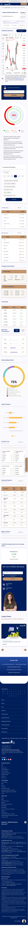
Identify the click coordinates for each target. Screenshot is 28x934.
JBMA (5, 220)
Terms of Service (4, 771)
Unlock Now (14, 95)
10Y (23, 176)
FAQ (2, 764)
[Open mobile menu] (1, 4)
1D (4, 176)
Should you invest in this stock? (21, 31)
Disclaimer (8, 576)
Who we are (3, 777)
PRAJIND (5, 245)
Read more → (5, 644)
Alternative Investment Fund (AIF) (14, 667)
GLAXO (5, 248)
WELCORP (6, 214)
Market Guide (4, 812)
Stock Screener (19, 78)
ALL (3, 691)
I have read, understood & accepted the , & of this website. (13, 576)
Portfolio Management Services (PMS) (14, 669)
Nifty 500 (19, 207)
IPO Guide (3, 710)
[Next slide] (25, 650)
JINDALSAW (6, 217)
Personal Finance (4, 714)
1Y (15, 176)
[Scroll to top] (25, 822)
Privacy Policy (19, 575)
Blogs (2, 799)
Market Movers (4, 732)
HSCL (5, 239)
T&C (5, 576)
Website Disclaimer (5, 769)
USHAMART (6, 257)
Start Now (12, 579)
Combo (2, 785)
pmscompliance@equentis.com (7, 862)
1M (11, 176)
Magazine (3, 802)
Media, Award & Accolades (6, 804)
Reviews (3, 810)
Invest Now (14, 199)
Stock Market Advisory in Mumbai (8, 813)
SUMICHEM (6, 254)
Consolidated (20, 442)
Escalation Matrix (4, 774)
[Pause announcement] (9, 738)
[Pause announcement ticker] (26, 1)
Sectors (2, 703)
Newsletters (3, 807)
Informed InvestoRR (5, 788)
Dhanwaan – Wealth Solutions (14, 672)
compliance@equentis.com (6, 850)
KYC (2, 766)
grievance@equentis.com (21, 851)
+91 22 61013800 (5, 746)
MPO (2, 783)
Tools (2, 707)
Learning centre (4, 728)
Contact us (3, 776)
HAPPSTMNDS (7, 223)
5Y (19, 176)
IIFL (4, 226)
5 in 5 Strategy (4, 782)
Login (2, 797)
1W (8, 176)
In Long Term (16, 330)
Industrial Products (23, 16)
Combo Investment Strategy (20, 664)
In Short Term (23, 330)
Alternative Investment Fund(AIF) (8, 790)
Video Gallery (4, 805)
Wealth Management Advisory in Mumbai (9, 815)
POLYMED (6, 260)
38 (10, 746)
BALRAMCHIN (6, 242)
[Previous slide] (2, 650)
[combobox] (6, 91)
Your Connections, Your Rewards (7, 809)
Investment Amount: (6, 171)
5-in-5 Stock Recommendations (8, 664)
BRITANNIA (6, 251)
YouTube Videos (4, 817)
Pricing (2, 793)
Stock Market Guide (5, 717)
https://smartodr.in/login (11, 885)
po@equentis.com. (19, 846)
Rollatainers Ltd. (14, 551)
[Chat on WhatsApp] (24, 921)
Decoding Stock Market (5, 721)
